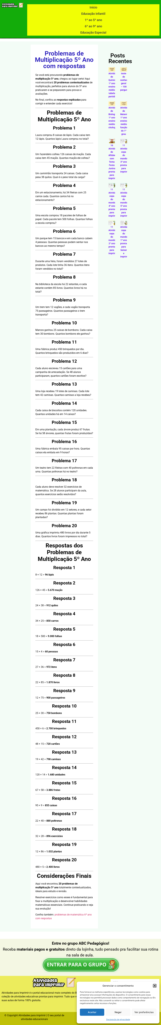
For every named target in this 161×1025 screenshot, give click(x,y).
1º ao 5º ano (93, 20)
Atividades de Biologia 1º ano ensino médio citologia (113, 117)
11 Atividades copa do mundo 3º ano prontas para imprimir (125, 158)
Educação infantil (93, 14)
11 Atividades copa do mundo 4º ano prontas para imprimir (113, 202)
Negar (118, 1012)
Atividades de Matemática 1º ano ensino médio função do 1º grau (126, 120)
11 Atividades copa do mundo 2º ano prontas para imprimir (113, 240)
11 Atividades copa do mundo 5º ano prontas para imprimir (125, 202)
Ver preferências (144, 1012)
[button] (154, 985)
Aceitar (92, 1012)
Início (93, 7)
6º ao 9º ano (93, 26)
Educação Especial (93, 32)
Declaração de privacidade (118, 1019)
